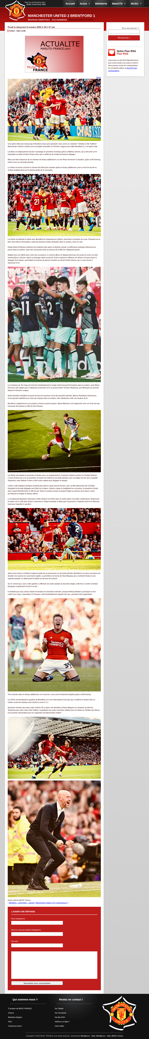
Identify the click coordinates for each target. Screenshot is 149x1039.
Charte (11, 1013)
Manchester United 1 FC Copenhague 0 (51, 903)
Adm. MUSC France (115, 1036)
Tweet (98, 77)
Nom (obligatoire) (18, 919)
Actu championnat (59, 20)
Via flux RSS (60, 1017)
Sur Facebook (60, 1013)
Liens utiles (59, 1026)
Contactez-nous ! (15, 1026)
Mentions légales (15, 1017)
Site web (14, 941)
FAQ (10, 1022)
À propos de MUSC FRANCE (20, 1009)
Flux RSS (122, 53)
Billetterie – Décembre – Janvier (21, 903)
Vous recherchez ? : (131, 28)
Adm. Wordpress (98, 1036)
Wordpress (85, 1036)
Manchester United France (39, 20)
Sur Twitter (59, 1009)
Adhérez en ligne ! (62, 1022)
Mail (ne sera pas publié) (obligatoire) (26, 930)
